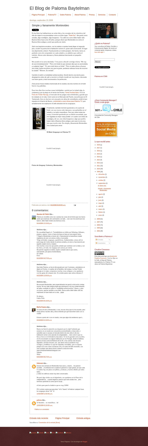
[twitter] (47, 433)
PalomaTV (52, 15)
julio (99, 197)
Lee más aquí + (99, 52)
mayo (100, 203)
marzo (100, 209)
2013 (98, 160)
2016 (98, 151)
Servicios (101, 15)
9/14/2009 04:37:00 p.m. (44, 258)
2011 (98, 166)
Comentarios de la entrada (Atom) (49, 422)
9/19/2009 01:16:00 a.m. (44, 320)
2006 (98, 225)
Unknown (40, 363)
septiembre (102, 183)
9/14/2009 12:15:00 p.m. (44, 223)
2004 (98, 231)
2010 (98, 169)
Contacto (112, 15)
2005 (98, 228)
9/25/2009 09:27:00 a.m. (44, 357)
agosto (100, 194)
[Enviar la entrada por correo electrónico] (74, 205)
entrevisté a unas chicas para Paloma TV (68, 101)
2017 (98, 148)
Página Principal (38, 15)
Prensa (92, 15)
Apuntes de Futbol (43, 214)
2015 (98, 154)
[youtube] (33, 433)
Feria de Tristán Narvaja (40, 94)
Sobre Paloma (65, 15)
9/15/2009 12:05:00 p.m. (44, 275)
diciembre (101, 174)
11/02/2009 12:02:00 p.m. (45, 394)
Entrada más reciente (39, 418)
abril (100, 206)
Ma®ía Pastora (41, 307)
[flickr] (52, 433)
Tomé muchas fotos (72, 92)
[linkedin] (40, 433)
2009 (98, 171)
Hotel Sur (72, 35)
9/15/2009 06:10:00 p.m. (44, 301)
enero (100, 215)
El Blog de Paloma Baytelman (59, 8)
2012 (98, 163)
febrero (100, 212)
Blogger (84, 441)
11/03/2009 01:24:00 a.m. (45, 405)
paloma (39, 400)
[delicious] (68, 433)
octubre (101, 180)
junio (100, 200)
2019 (98, 145)
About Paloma (80, 15)
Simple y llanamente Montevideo (104, 189)
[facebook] (59, 433)
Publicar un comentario (42, 409)
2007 (98, 222)
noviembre (101, 177)
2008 (98, 219)
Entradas (100, 240)
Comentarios (101, 243)
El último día (102, 186)
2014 (98, 157)
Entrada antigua (83, 418)
